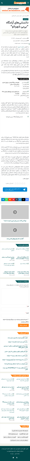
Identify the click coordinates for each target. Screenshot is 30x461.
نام (28, 306)
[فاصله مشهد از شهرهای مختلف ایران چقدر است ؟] (7, 266)
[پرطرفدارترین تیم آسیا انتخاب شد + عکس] (22, 397)
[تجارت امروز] (20, 3)
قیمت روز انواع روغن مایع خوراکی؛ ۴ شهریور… (23, 418)
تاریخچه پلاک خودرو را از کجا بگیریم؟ (20, 431)
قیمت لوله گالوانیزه (24, 434)
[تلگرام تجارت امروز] (15, 189)
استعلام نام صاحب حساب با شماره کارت (19, 440)
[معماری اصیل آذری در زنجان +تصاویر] (7, 252)
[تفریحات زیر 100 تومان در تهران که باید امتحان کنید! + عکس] (24, 85)
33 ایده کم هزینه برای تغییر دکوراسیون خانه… (23, 388)
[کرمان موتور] (15, 9)
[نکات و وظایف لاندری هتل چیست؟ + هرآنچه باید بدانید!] (22, 252)
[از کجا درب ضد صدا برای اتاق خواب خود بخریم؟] (7, 382)
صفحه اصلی (24, 16)
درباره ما (12, 454)
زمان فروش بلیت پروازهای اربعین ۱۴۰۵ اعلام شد (10, 93)
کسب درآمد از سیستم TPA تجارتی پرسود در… (8, 403)
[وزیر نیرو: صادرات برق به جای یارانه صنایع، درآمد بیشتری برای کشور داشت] (7, 411)
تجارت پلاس (18, 16)
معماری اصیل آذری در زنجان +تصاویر (8, 258)
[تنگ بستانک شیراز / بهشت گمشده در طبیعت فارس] (22, 266)
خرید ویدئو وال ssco (13, 434)
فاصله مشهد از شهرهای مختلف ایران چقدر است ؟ (8, 272)
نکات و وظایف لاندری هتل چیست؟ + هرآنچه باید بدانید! (22, 258)
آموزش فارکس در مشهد (23, 437)
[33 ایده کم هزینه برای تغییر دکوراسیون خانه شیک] (22, 382)
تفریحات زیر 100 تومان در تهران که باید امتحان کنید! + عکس (10, 83)
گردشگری (14, 16)
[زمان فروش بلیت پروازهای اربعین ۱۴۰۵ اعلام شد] (24, 95)
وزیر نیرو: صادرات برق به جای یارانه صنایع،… (8, 418)
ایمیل (27, 313)
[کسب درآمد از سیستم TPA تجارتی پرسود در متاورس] (7, 397)
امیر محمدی (24, 38)
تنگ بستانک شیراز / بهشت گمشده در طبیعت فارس (23, 272)
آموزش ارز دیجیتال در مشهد (10, 437)
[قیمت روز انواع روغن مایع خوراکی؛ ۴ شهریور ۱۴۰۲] (22, 411)
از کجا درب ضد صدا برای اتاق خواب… (8, 388)
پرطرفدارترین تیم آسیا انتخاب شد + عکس (22, 403)
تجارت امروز (21, 47)
